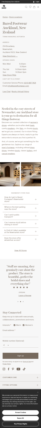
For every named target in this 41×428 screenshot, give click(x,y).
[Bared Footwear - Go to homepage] (4, 7)
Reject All (20, 418)
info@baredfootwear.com (18, 86)
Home (5, 17)
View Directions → (10, 56)
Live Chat (6, 92)
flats (21, 128)
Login (37, 1)
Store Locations (15, 17)
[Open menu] (38, 7)
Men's (18, 325)
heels (32, 125)
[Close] (37, 392)
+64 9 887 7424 (30, 83)
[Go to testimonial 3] (23, 301)
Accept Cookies (20, 412)
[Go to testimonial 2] (20, 301)
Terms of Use (27, 361)
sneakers (11, 128)
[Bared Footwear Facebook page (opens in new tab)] (8, 369)
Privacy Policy (7, 364)
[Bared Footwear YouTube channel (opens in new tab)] (18, 369)
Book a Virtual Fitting (20, 92)
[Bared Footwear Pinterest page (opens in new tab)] (13, 369)
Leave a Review (25, 296)
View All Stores (20, 250)
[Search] (26, 7)
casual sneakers (8, 154)
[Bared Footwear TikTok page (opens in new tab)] (24, 369)
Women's (29, 325)
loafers (29, 151)
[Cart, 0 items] (34, 7)
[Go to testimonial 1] (17, 301)
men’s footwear (8, 148)
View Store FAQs (9, 75)
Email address (9, 330)
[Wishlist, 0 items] (30, 7)
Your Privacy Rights (20, 424)
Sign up (20, 356)
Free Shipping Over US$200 (10, 1)
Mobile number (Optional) (13, 341)
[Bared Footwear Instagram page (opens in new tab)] (4, 369)
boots (35, 128)
